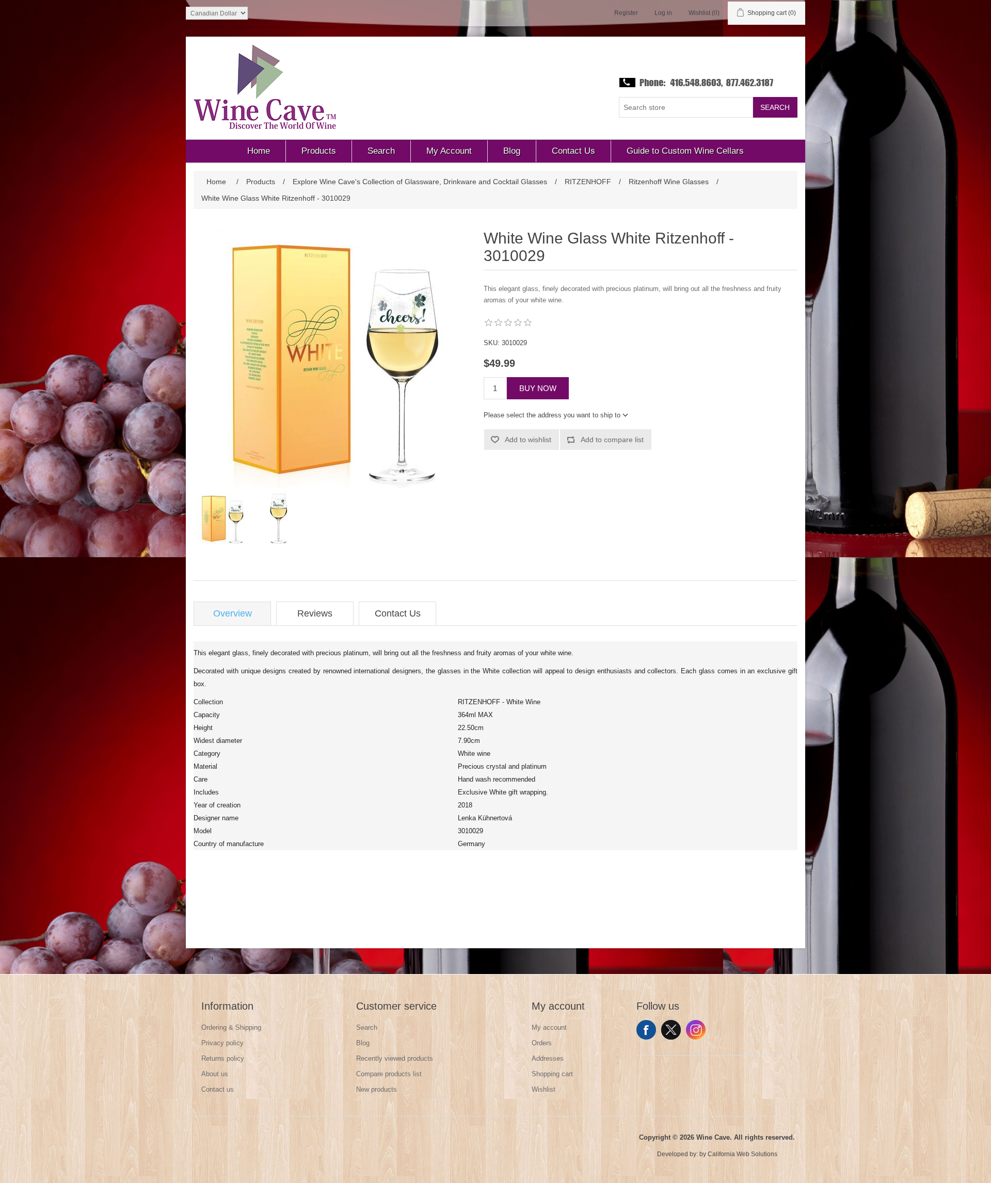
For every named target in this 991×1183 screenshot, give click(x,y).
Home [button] (258, 151)
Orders (542, 1043)
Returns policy (222, 1058)
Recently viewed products (394, 1058)
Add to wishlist (528, 439)
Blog (363, 1043)
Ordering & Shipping (231, 1027)
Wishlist (543, 1089)
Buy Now (537, 388)
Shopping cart (552, 1074)
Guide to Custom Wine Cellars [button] (685, 151)
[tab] (232, 614)
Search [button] (381, 151)
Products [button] (318, 151)
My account (549, 1027)
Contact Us (398, 613)
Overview (232, 613)
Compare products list (389, 1074)
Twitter (671, 1030)
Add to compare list (612, 439)
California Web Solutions (742, 1154)
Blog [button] (511, 151)
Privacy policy (222, 1043)
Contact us (217, 1089)
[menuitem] (259, 151)
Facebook (646, 1030)
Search (775, 107)
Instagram (696, 1030)
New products (376, 1089)
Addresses (548, 1058)
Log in (663, 13)
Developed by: (677, 1154)
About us (214, 1074)
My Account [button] (449, 151)
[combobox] (686, 107)
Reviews (314, 613)
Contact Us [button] (573, 151)
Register (626, 13)
